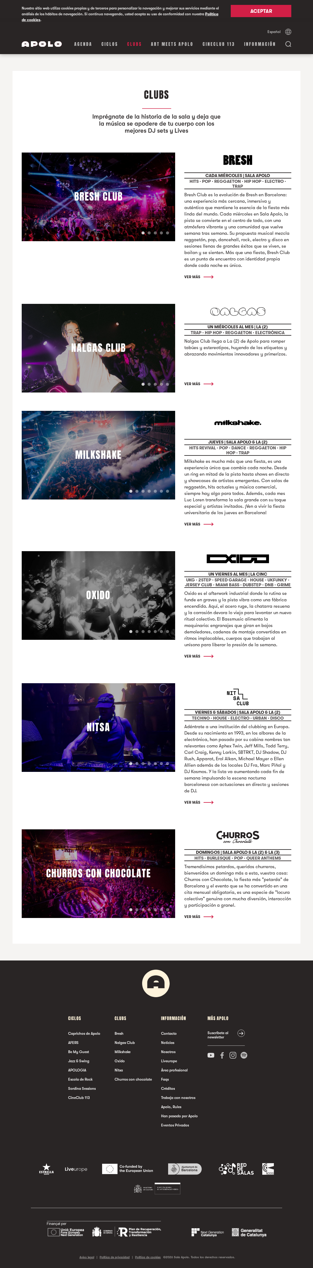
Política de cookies (148, 1257)
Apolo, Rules (171, 1107)
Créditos (168, 1088)
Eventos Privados (175, 1125)
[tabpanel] (98, 197)
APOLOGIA (77, 1070)
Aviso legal (86, 1257)
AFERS (73, 1043)
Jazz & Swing (78, 1061)
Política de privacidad (115, 1257)
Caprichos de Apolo (84, 1033)
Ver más (192, 277)
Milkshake (123, 1052)
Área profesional (174, 1070)
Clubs (134, 44)
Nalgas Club (125, 1043)
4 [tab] (161, 232)
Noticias (167, 1043)
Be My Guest (78, 1052)
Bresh (119, 1033)
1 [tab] (143, 232)
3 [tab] (155, 232)
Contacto (169, 1033)
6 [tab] (161, 491)
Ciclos (109, 44)
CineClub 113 (219, 44)
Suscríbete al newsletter (218, 1035)
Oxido (120, 1061)
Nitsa (119, 1070)
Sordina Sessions (82, 1088)
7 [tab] (167, 491)
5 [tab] (167, 232)
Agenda (83, 44)
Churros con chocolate (133, 1079)
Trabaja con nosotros (178, 1098)
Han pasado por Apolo (179, 1116)
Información (260, 44)
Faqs (165, 1079)
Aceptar (261, 11)
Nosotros (168, 1052)
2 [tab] (149, 232)
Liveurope (169, 1061)
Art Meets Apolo (172, 44)
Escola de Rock (80, 1079)
